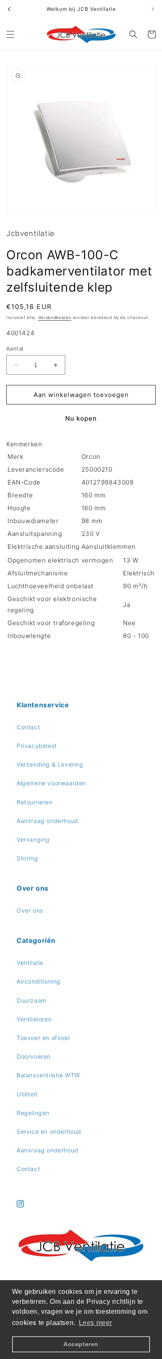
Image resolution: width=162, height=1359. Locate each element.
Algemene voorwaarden (51, 783)
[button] (10, 34)
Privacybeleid (37, 745)
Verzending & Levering (50, 764)
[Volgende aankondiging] (153, 9)
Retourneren (35, 802)
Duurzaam (32, 1000)
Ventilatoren (34, 1019)
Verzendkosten (54, 317)
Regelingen (33, 1112)
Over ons (30, 910)
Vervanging (33, 839)
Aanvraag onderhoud (48, 820)
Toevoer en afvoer (43, 1037)
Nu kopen (81, 418)
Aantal (14, 348)
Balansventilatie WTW (48, 1075)
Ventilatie (30, 962)
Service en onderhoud (49, 1131)
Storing (27, 858)
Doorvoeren (34, 1056)
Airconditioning (39, 981)
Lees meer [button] (95, 1322)
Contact (28, 727)
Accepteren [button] (81, 1344)
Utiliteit (27, 1094)
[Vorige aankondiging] (9, 9)
